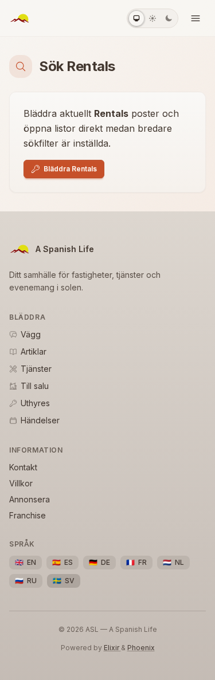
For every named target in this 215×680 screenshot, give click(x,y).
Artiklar (33, 351)
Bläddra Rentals (70, 168)
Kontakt (23, 467)
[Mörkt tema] (169, 18)
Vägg (31, 334)
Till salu (35, 386)
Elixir (112, 647)
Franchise (27, 515)
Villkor (21, 483)
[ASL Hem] (19, 18)
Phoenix (141, 647)
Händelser (40, 420)
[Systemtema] (136, 18)
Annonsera (29, 499)
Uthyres (35, 403)
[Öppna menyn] (195, 18)
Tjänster (36, 369)
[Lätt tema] (152, 18)
